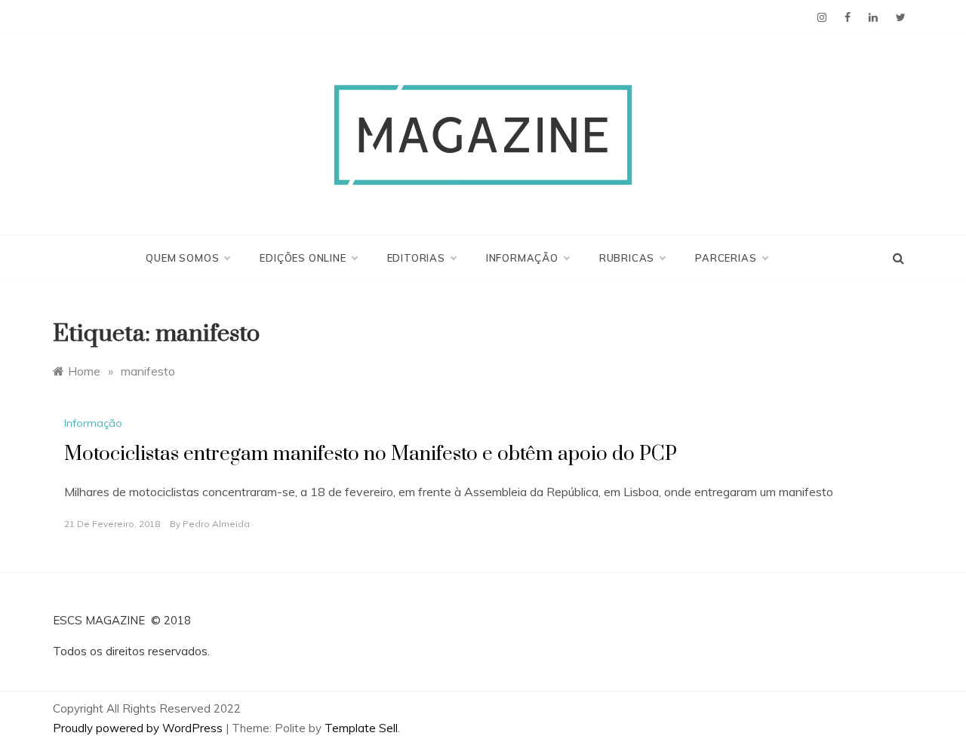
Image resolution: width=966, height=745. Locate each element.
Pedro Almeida (216, 523)
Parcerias (725, 258)
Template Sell (361, 728)
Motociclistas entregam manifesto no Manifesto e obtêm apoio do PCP (370, 454)
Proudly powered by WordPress (139, 728)
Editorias (416, 258)
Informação (522, 258)
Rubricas (626, 258)
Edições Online (303, 258)
